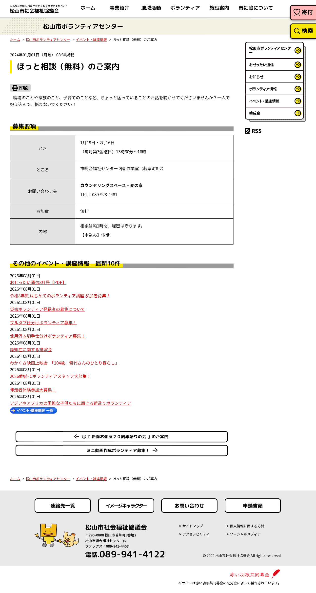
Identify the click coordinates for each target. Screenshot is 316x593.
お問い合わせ (189, 505)
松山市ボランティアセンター (48, 39)
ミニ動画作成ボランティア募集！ (118, 450)
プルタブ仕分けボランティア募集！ (43, 322)
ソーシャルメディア (245, 534)
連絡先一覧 (62, 505)
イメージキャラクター (126, 505)
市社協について (255, 7)
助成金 (254, 113)
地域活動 (151, 7)
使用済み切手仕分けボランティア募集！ (47, 336)
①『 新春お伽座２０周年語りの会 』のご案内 (125, 436)
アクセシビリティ (196, 534)
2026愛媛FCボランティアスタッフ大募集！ (50, 376)
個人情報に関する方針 (247, 525)
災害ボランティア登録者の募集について (47, 309)
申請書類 (253, 505)
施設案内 (219, 7)
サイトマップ (192, 525)
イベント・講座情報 (91, 39)
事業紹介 (119, 7)
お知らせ (256, 76)
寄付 (307, 12)
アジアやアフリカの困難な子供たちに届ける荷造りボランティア (70, 403)
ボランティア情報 (263, 88)
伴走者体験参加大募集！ (33, 390)
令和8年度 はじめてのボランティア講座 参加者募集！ (60, 295)
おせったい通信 (261, 64)
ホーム (87, 7)
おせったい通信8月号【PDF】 (38, 282)
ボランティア (185, 7)
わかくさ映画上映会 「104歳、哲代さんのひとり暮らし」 (64, 363)
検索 (307, 30)
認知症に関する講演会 (31, 349)
